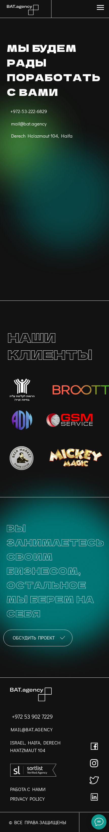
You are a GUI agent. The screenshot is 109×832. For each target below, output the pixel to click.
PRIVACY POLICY (27, 799)
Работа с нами (28, 789)
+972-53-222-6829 (28, 111)
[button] (37, 638)
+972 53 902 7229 (32, 716)
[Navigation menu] (100, 7)
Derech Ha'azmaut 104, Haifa (41, 136)
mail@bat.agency (29, 123)
